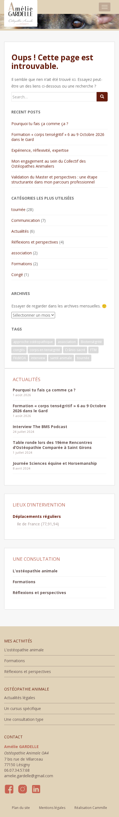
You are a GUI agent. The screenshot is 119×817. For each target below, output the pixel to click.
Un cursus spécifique (22, 708)
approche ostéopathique (33, 341)
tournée (18, 209)
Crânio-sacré (75, 349)
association (21, 252)
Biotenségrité (91, 341)
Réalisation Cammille (90, 807)
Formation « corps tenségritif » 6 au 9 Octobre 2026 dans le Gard (57, 137)
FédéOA (19, 358)
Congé (17, 274)
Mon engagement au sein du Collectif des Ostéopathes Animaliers (48, 163)
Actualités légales (19, 697)
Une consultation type (23, 719)
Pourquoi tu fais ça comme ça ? (39, 123)
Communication (25, 220)
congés (19, 349)
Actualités (20, 231)
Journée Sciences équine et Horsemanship (55, 463)
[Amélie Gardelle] (20, 7)
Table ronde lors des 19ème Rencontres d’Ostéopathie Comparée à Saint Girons (52, 445)
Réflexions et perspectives (34, 242)
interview (38, 358)
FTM (93, 349)
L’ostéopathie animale (35, 570)
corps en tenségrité (45, 349)
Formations (21, 263)
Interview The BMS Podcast (40, 426)
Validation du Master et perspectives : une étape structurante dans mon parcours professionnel (54, 179)
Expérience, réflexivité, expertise (40, 150)
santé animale (61, 358)
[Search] (102, 96)
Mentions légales (52, 807)
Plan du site (21, 807)
